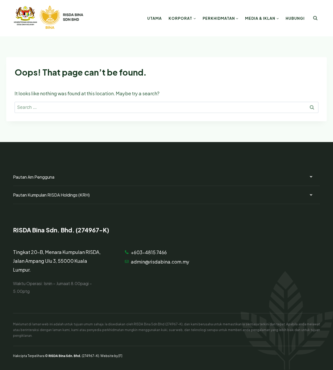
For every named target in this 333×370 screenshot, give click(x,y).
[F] (120, 355)
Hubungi (295, 18)
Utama (154, 18)
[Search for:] (166, 106)
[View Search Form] (315, 18)
